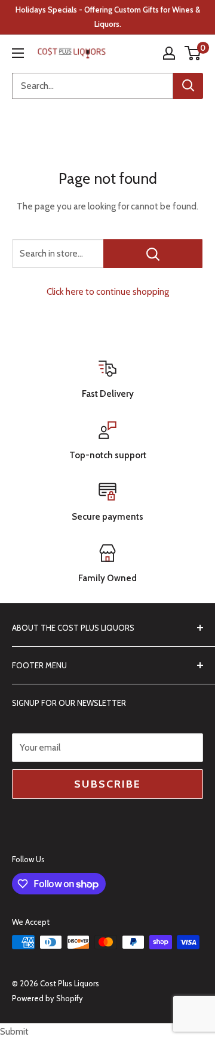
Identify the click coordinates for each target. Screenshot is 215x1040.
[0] (193, 53)
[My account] (169, 53)
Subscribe (107, 784)
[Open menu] (18, 53)
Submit (14, 1031)
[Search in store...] (153, 254)
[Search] (188, 86)
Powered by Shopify (47, 998)
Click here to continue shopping (108, 291)
